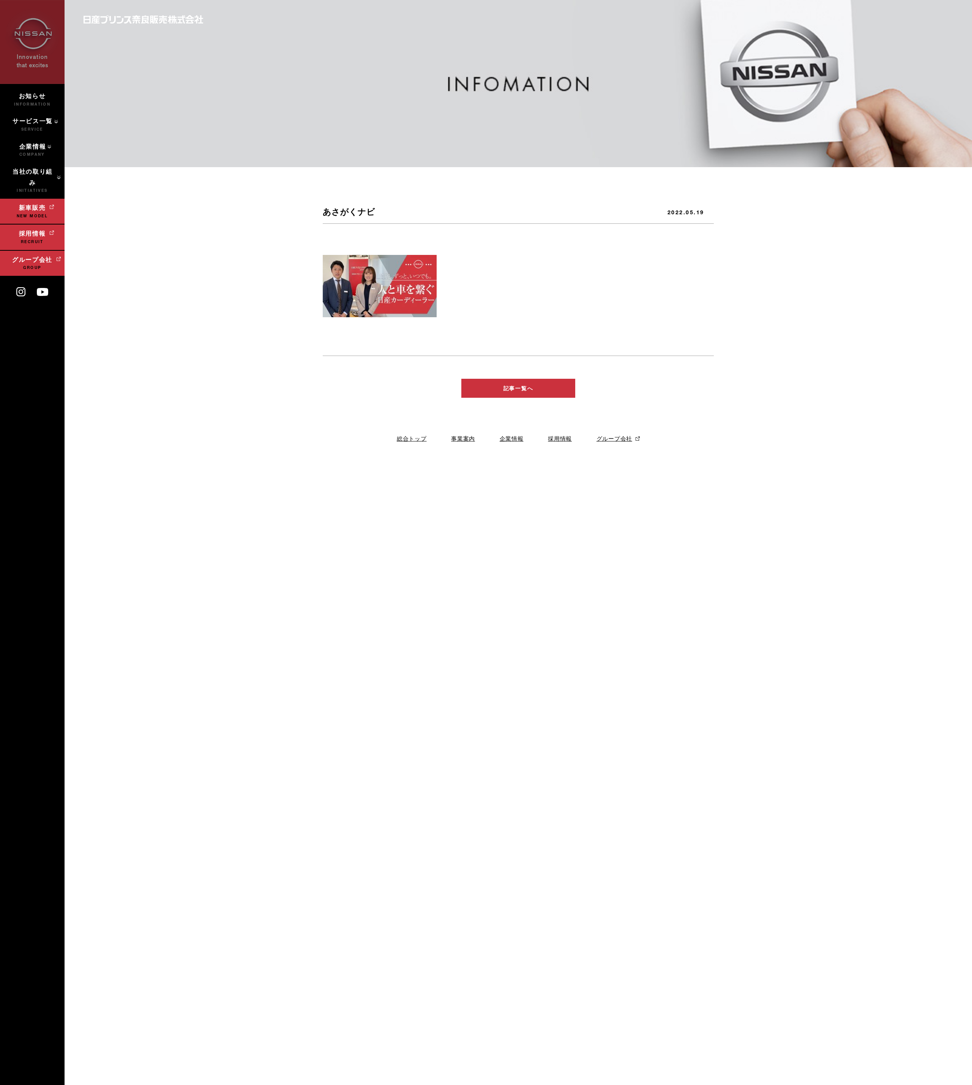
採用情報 (560, 438)
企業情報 (512, 438)
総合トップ (412, 438)
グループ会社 (614, 438)
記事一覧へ (518, 388)
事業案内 (463, 438)
